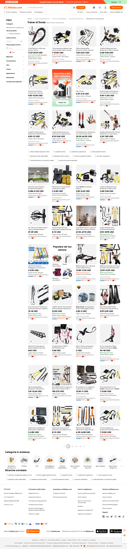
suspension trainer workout (61, 156)
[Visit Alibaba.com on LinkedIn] (107, 516)
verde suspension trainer (99, 151)
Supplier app (55, 531)
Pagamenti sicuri (34, 493)
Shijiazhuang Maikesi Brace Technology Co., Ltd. (110, 278)
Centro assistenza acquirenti (86, 493)
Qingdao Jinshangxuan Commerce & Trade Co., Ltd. (38, 102)
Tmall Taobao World (54, 540)
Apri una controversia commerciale (84, 501)
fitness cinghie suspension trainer (40, 151)
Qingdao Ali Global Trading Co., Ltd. (86, 236)
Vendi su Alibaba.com (108, 493)
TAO (79, 540)
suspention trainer (60, 151)
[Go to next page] (84, 446)
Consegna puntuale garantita (37, 501)
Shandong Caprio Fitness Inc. (85, 354)
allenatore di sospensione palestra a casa (20, 475)
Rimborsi (80, 506)
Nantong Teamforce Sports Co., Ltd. (86, 59)
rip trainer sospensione (103, 156)
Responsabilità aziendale (11, 501)
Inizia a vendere (107, 497)
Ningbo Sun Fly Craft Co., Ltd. (61, 199)
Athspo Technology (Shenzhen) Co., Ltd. (110, 198)
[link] (124, 530)
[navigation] (15, 233)
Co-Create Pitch (9, 497)
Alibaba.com (90, 531)
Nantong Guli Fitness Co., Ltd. (85, 144)
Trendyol (84, 540)
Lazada (63, 540)
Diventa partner (107, 508)
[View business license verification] (81, 546)
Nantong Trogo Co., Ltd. (107, 238)
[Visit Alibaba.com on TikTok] (123, 516)
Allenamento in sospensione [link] (95, 18)
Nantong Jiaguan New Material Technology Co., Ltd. (110, 140)
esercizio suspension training (83, 156)
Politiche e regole (34, 514)
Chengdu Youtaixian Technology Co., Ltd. (62, 395)
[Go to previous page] (64, 446)
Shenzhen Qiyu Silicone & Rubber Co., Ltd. (38, 63)
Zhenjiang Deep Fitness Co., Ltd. (86, 100)
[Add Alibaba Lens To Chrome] (33, 531)
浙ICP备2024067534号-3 (114, 546)
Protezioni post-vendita (36, 504)
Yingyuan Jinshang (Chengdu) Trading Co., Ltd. (62, 354)
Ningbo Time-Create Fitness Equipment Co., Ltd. (62, 61)
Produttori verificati (59, 493)
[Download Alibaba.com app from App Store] (102, 531)
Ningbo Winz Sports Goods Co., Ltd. (62, 140)
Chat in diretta (82, 497)
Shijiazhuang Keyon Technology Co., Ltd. (110, 61)
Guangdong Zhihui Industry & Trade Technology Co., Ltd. (110, 315)
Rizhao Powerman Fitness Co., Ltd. (38, 354)
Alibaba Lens (14, 531)
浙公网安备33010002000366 (96, 546)
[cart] (100, 8)
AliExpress (35, 540)
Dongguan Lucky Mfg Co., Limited (38, 143)
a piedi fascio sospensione (78, 151)
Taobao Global (71, 540)
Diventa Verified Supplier (110, 504)
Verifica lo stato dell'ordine (110, 501)
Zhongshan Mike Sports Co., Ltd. (38, 395)
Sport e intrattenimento (42, 18)
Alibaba (29, 18)
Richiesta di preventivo (60, 497)
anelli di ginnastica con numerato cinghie (42, 160)
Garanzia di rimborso (35, 497)
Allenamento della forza (76, 18)
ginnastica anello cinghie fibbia (39, 156)
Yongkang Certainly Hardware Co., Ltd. (38, 236)
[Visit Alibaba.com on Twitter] (111, 516)
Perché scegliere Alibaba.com (13, 493)
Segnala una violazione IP (85, 510)
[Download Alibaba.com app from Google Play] (116, 531)
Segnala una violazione (85, 514)
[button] (74, 7)
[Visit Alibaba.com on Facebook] (103, 516)
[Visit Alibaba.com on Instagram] (115, 516)
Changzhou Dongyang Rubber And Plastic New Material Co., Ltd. (62, 236)
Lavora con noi (8, 504)
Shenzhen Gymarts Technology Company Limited (38, 317)
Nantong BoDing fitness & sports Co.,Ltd (86, 318)
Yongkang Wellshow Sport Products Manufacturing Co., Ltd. (86, 278)
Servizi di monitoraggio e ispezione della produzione (37, 509)
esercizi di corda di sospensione (68, 160)
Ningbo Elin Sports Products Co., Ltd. (86, 197)
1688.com (43, 540)
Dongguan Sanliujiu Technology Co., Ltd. (38, 274)
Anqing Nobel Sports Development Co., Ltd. (110, 104)
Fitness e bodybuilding (59, 18)
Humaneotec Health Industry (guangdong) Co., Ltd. (38, 195)
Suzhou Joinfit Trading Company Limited (62, 317)
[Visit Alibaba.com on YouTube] (119, 516)
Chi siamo (7, 489)
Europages (92, 540)
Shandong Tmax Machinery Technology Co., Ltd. (110, 359)
